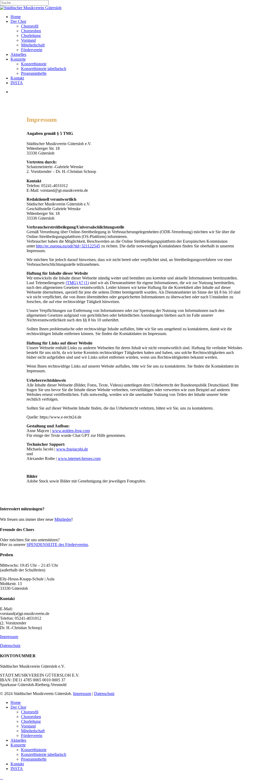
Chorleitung (31, 721)
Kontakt (17, 764)
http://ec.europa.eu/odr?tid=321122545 (68, 246)
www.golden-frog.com (71, 430)
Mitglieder (62, 519)
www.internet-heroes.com (79, 458)
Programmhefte (33, 759)
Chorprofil (29, 712)
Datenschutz (10, 645)
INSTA (17, 768)
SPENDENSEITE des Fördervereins (57, 544)
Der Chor (18, 707)
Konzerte (18, 745)
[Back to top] (1, 777)
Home (16, 702)
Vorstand (28, 726)
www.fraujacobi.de (72, 449)
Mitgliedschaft (33, 731)
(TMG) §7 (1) (77, 282)
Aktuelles (18, 740)
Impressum (9, 636)
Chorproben (31, 716)
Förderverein (31, 735)
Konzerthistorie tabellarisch (43, 754)
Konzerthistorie (33, 749)
